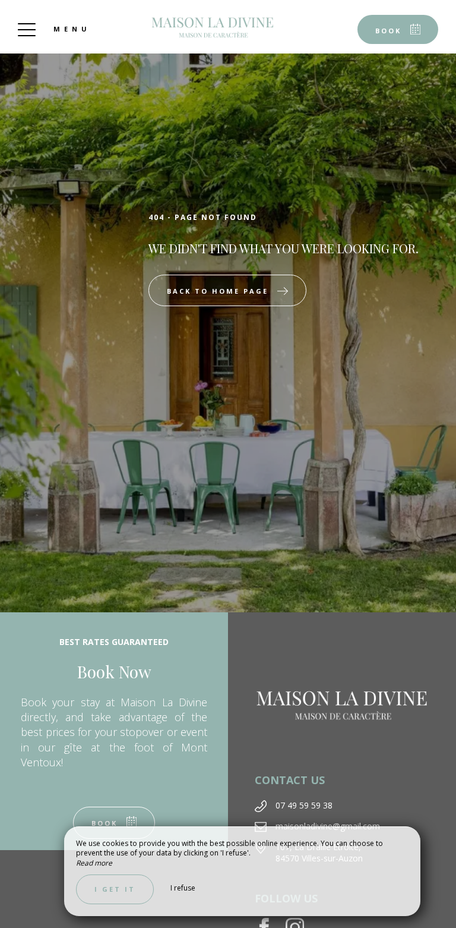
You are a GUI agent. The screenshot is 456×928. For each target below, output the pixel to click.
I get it (114, 889)
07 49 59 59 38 (304, 805)
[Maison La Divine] (212, 27)
